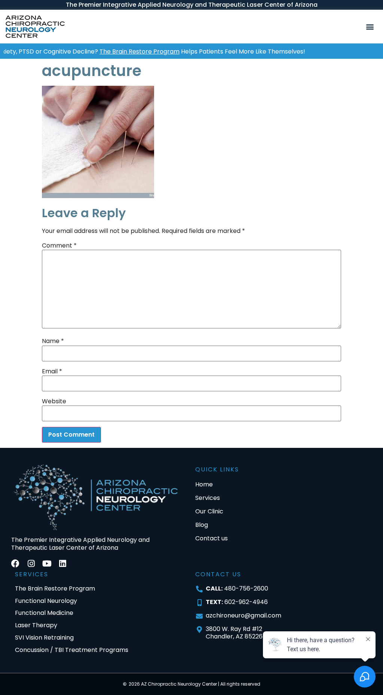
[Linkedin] (62, 563)
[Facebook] (15, 563)
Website (54, 401)
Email (52, 371)
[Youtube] (47, 563)
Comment (59, 246)
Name (53, 341)
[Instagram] (31, 563)
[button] (370, 27)
